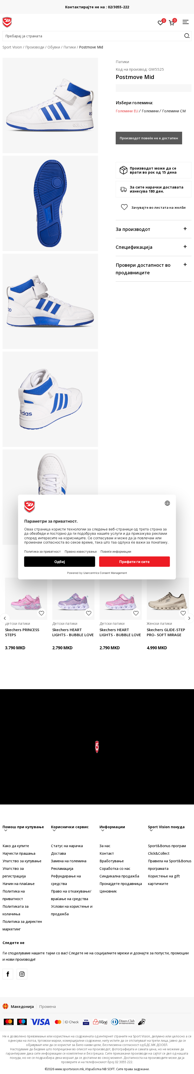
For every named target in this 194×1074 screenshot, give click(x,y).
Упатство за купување (22, 860)
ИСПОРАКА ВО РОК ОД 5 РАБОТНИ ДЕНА (97, 5)
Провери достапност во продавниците (143, 269)
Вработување (112, 860)
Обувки (53, 47)
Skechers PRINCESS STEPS (22, 632)
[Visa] (40, 1021)
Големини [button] (150, 111)
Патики (69, 47)
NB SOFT (108, 1069)
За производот (133, 229)
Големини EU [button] (127, 111)
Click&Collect (158, 853)
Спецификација (134, 247)
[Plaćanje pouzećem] (142, 1021)
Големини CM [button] (174, 111)
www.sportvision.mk (69, 1069)
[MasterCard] (9, 1021)
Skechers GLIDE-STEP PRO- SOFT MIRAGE (166, 632)
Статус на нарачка (67, 845)
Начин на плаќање (19, 883)
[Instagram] (22, 974)
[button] (97, 36)
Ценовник (108, 891)
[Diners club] (123, 1021)
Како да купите (16, 845)
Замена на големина (68, 860)
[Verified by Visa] (86, 1021)
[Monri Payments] (100, 1021)
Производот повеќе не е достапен (149, 138)
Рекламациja (62, 868)
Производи (34, 47)
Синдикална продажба (119, 876)
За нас (105, 845)
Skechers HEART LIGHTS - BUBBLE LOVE (73, 632)
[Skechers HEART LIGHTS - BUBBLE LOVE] (73, 599)
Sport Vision (12, 47)
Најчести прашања (19, 853)
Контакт (107, 853)
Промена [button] (47, 1006)
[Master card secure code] (66, 1021)
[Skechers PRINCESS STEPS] (26, 599)
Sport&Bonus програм (167, 845)
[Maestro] (22, 1021)
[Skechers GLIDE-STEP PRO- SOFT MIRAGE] (168, 599)
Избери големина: (134, 102)
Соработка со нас (115, 868)
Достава (58, 853)
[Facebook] (8, 974)
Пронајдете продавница (121, 883)
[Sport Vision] (7, 22)
